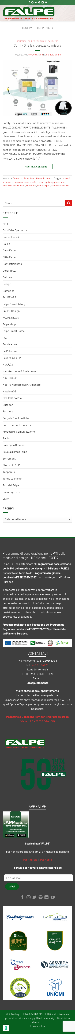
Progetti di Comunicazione (19, 431)
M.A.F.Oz (8, 364)
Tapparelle (9, 471)
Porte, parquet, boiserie (17, 425)
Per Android (30, 859)
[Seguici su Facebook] (29, 2)
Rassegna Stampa (13, 444)
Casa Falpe (9, 250)
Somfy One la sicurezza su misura (37, 45)
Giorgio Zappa (53, 55)
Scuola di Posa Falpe (15, 451)
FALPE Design (11, 310)
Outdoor (8, 404)
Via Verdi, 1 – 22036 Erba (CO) (37, 721)
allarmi (66, 178)
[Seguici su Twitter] (36, 2)
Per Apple (46, 859)
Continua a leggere (37, 166)
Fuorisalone (10, 344)
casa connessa (21, 182)
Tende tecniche (12, 478)
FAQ (5, 337)
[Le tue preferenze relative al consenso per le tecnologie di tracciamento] (6, 1028)
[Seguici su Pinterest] (39, 2)
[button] (70, 13)
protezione (59, 182)
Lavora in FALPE (12, 357)
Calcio (6, 243)
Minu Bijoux (10, 377)
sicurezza (7, 185)
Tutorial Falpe (11, 485)
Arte (5, 223)
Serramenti (9, 458)
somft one (31, 185)
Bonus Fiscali (11, 237)
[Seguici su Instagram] (32, 2)
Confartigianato (12, 263)
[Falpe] (29, 13)
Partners (8, 411)
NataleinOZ (9, 391)
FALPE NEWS (11, 317)
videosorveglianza (60, 185)
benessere (8, 182)
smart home (19, 185)
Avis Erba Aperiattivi (15, 230)
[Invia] (68, 203)
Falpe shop (9, 324)
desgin (42, 182)
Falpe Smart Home (14, 330)
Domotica (8, 290)
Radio (6, 438)
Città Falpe (9, 257)
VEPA (6, 498)
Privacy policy (37, 1026)
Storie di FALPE (12, 465)
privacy (49, 182)
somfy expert (43, 185)
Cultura (7, 277)
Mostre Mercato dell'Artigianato (22, 384)
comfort (34, 182)
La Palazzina (10, 351)
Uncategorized (12, 492)
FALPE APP (9, 297)
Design (7, 283)
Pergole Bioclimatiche (16, 418)
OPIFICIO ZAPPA (12, 398)
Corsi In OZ (9, 270)
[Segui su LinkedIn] (43, 2)
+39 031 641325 (40, 665)
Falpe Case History (14, 304)
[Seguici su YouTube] (46, 2)
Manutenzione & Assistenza (19, 371)
